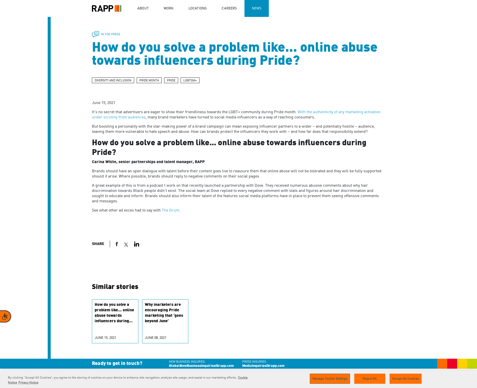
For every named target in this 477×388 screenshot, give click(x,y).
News (257, 8)
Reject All (370, 378)
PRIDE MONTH (149, 80)
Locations (198, 8)
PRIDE (171, 80)
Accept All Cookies (405, 378)
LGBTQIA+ (190, 80)
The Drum (170, 210)
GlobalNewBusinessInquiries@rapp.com (201, 366)
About (143, 8)
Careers (229, 8)
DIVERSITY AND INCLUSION (113, 80)
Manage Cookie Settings (330, 378)
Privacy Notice (28, 382)
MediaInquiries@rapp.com (263, 366)
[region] (238, 379)
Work (169, 8)
